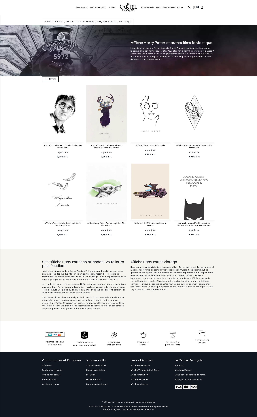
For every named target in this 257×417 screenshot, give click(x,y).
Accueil (48, 22)
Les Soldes (91, 374)
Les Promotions (93, 379)
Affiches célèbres (139, 384)
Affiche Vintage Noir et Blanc (145, 370)
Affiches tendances (96, 365)
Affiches (81, 7)
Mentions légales (183, 370)
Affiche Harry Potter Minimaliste (150, 145)
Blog (180, 7)
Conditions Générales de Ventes (138, 409)
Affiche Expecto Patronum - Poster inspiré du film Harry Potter (107, 146)
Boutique (59, 22)
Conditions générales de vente (190, 374)
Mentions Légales (111, 409)
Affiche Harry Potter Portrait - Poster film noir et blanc (63, 146)
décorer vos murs (111, 284)
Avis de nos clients (51, 374)
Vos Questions (49, 379)
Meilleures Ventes (165, 7)
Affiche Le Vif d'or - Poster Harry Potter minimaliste (194, 146)
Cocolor (164, 406)
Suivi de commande (52, 370)
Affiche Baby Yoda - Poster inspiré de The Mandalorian (106, 224)
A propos (179, 365)
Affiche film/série (139, 379)
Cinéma (113, 22)
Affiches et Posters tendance (80, 22)
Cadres (112, 7)
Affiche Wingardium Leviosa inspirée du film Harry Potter (63, 224)
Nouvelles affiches (95, 370)
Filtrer (52, 79)
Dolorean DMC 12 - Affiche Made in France (151, 224)
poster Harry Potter (92, 274)
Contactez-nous (50, 384)
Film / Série (102, 22)
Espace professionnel (96, 384)
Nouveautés (147, 7)
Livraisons (47, 365)
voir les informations (144, 402)
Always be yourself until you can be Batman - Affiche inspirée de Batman (194, 224)
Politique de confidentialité (188, 379)
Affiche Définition (139, 374)
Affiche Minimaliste (140, 365)
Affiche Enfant (98, 7)
